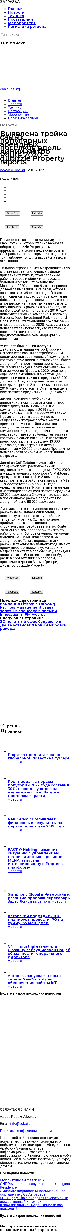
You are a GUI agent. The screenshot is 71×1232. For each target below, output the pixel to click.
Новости (16, 12)
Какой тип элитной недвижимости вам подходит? (31, 1207)
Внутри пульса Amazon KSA (22, 1180)
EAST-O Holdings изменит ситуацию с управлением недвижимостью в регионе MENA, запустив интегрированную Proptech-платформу (36, 859)
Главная (16, 9)
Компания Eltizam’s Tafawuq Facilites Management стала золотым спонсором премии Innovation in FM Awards (28, 609)
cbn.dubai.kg (10, 89)
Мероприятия (22, 23)
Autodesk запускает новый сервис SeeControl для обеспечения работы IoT (34, 979)
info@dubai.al (20, 1123)
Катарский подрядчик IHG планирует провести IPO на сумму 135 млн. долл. (35, 919)
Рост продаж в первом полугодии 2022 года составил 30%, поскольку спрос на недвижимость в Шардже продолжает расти (38, 789)
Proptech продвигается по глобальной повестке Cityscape (39, 756)
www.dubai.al (12, 170)
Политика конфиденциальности (26, 1131)
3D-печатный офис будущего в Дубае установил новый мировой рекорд (33, 625)
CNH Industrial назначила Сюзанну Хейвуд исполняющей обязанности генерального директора (39, 951)
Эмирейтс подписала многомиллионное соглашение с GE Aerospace (32, 1192)
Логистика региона (27, 26)
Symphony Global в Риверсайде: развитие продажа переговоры (39, 896)
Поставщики (20, 19)
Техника (16, 16)
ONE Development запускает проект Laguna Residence (35, 1185)
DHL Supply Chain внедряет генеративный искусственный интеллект (34, 1199)
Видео (13, 901)
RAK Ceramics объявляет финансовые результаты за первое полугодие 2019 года (36, 822)
